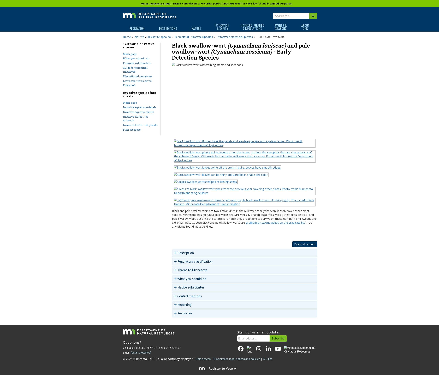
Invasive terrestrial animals (135, 118)
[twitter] (250, 350)
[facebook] (240, 349)
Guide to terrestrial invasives (135, 69)
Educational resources (137, 76)
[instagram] (258, 349)
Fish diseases (132, 129)
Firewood (129, 85)
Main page (130, 54)
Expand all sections (304, 244)
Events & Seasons (281, 27)
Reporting (184, 305)
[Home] (149, 13)
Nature (196, 28)
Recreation (137, 28)
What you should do (136, 58)
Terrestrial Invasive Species (193, 37)
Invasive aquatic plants (138, 112)
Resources (184, 313)
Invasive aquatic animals (139, 107)
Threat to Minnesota (192, 270)
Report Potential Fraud (155, 3)
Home (127, 37)
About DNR (305, 27)
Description (185, 253)
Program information (137, 63)
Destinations (168, 28)
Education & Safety (222, 27)
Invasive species (159, 37)
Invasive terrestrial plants (235, 37)
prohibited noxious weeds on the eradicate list (275, 222)
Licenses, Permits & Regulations (252, 27)
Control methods (189, 296)
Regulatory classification (194, 261)
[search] (313, 16)
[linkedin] (268, 349)
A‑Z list (267, 358)
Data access (203, 358)
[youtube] (278, 349)
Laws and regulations (137, 81)
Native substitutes (191, 287)
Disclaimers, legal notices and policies (236, 358)
